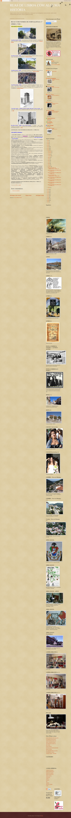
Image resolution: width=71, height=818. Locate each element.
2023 (48, 140)
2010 (48, 197)
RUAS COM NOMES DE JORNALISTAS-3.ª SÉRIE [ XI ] (53, 168)
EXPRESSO (48, 777)
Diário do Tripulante (50, 110)
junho (49, 160)
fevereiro (49, 166)
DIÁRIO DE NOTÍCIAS (49, 774)
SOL (46, 781)
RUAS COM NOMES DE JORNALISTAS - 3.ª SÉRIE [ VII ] (54, 178)
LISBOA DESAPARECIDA (51, 78)
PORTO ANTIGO (49, 746)
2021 (48, 142)
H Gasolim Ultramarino (51, 118)
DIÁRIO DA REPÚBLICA (50, 771)
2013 (48, 192)
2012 (48, 194)
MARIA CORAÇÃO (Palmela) (50, 742)
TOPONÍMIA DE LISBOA (50, 752)
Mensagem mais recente (15, 195)
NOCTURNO (48, 745)
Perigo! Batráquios (50, 122)
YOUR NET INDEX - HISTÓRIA (51, 753)
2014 (48, 191)
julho (49, 158)
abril (49, 163)
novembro (49, 152)
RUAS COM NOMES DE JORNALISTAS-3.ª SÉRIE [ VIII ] (53, 175)
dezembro (49, 151)
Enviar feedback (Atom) (18, 197)
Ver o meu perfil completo (56, 64)
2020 (48, 143)
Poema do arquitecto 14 (55, 95)
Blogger (42, 815)
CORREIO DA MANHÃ (49, 770)
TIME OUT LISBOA (49, 784)
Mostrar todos (59, 135)
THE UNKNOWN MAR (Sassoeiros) (52, 750)
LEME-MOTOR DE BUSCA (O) (51, 740)
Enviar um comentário (16, 190)
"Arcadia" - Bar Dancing (55, 87)
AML (13, 110)
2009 (48, 198)
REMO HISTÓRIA (49, 749)
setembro (49, 155)
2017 (48, 148)
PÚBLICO (47, 780)
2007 (48, 201)
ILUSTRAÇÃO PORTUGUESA (51, 739)
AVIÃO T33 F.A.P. (54, 129)
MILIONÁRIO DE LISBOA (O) (51, 743)
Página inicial (28, 195)
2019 (48, 145)
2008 (48, 200)
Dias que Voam (49, 102)
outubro (49, 154)
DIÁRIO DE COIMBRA (49, 773)
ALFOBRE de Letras (50, 128)
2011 (48, 195)
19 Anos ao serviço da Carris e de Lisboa (55, 112)
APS (53, 61)
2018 (48, 146)
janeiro (49, 187)
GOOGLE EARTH (36, 71)
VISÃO (47, 785)
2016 (48, 149)
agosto (49, 157)
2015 (48, 189)
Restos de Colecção (50, 86)
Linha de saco (49, 119)
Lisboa (48, 70)
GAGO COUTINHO (50, 125)
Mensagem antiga (40, 195)
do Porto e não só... (50, 94)
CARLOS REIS (54, 71)
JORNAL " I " (48, 778)
